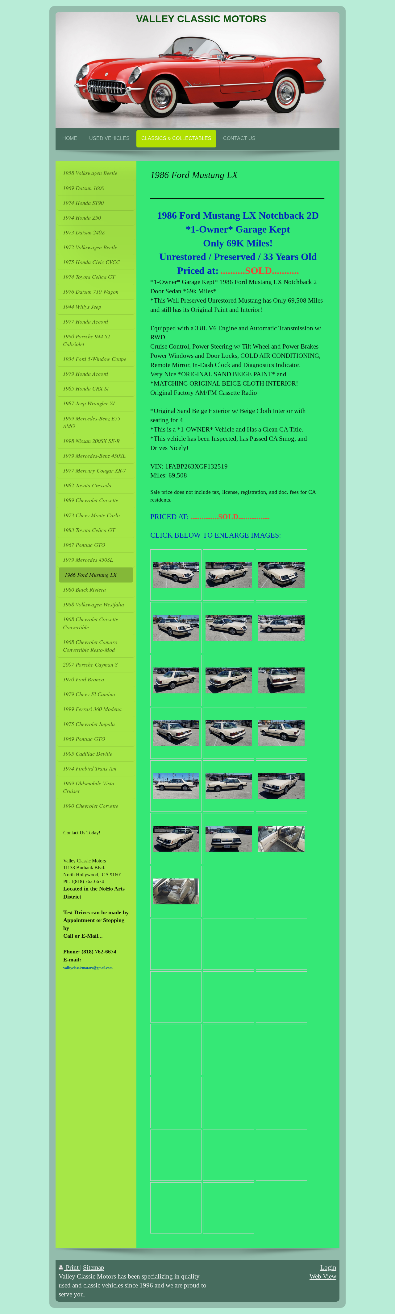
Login (328, 1267)
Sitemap (93, 1267)
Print (72, 1267)
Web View (323, 1276)
